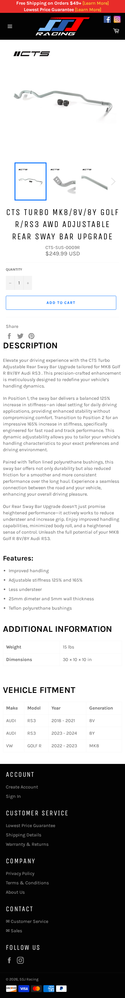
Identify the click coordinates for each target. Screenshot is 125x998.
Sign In (13, 796)
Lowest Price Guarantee (30, 825)
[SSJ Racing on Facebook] (107, 20)
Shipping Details (23, 835)
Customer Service (29, 921)
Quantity (14, 269)
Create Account (22, 787)
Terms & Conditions (27, 882)
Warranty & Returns (27, 844)
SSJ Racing (28, 979)
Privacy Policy (20, 873)
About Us (15, 892)
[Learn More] (96, 3)
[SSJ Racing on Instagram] (117, 20)
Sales (16, 930)
